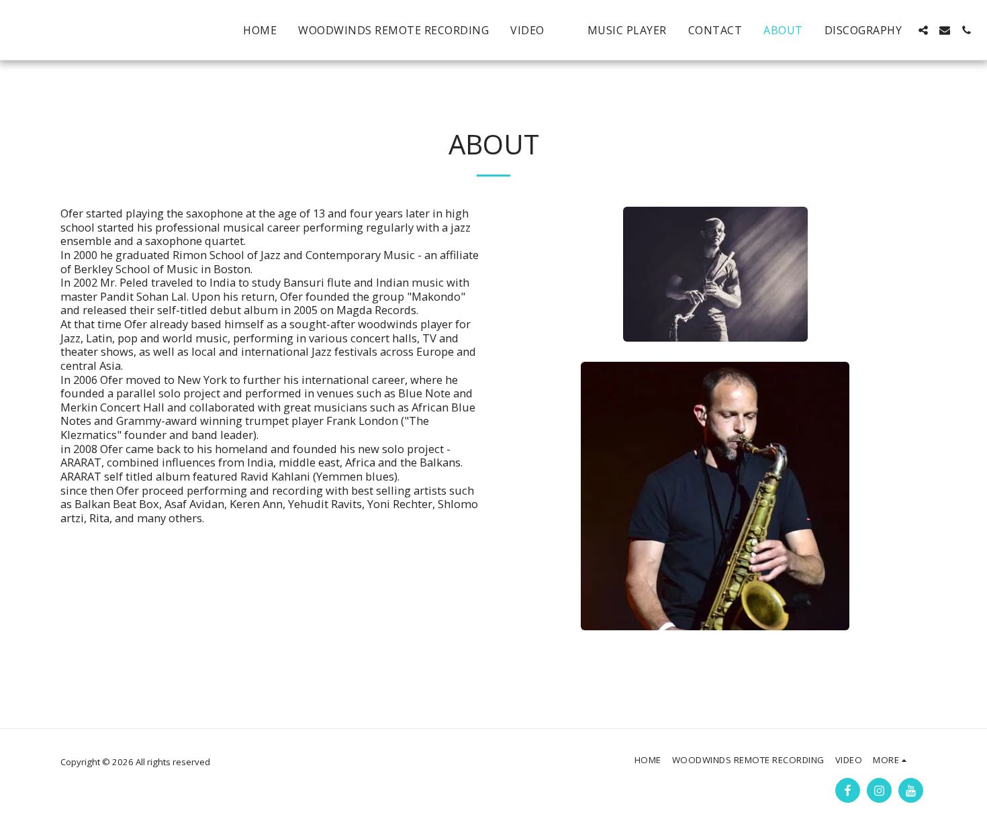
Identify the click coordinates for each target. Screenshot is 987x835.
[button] (923, 30)
